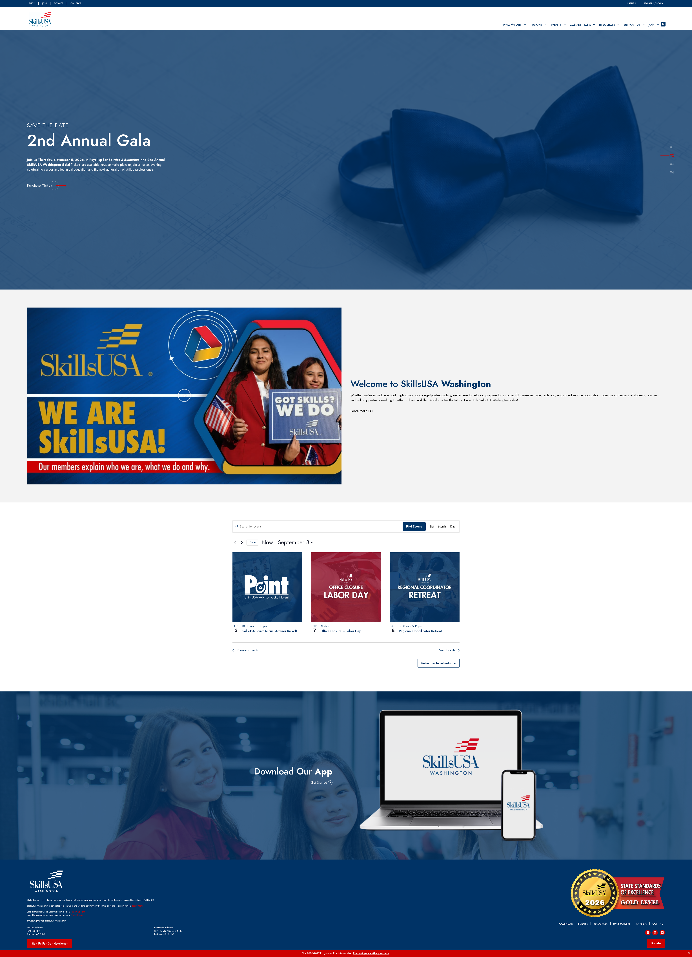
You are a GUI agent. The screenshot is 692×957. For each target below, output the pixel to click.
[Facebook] (648, 932)
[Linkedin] (662, 932)
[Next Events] (241, 542)
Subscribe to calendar (436, 663)
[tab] (671, 147)
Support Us (632, 24)
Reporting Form (77, 911)
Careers (641, 923)
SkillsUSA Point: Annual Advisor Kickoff (269, 631)
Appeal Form (76, 915)
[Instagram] (655, 932)
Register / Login (653, 3)
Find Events (414, 526)
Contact (75, 3)
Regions (536, 24)
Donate (58, 3)
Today (252, 542)
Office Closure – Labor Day (340, 631)
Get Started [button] (319, 782)
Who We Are (512, 24)
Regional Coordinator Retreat (420, 631)
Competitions (580, 24)
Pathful (631, 3)
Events (556, 24)
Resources (607, 24)
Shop (32, 3)
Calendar (566, 923)
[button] (663, 24)
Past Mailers (621, 923)
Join (44, 3)
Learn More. (137, 905)
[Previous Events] (234, 542)
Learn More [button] (359, 411)
